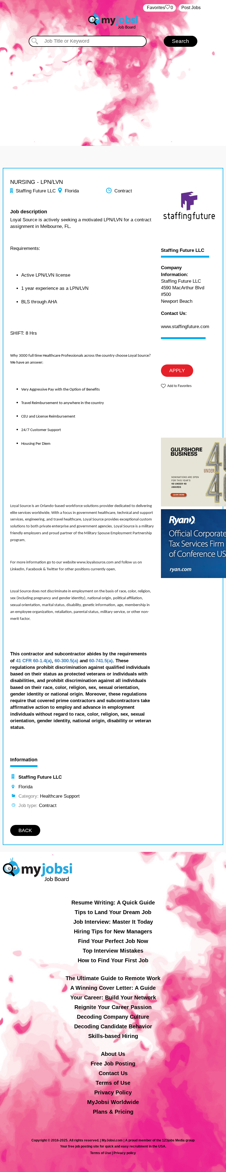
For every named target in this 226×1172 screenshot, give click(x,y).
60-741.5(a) (101, 660)
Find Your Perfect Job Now (113, 941)
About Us (113, 1054)
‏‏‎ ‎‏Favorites (159, 7)
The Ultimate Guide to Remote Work (113, 978)
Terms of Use (113, 1083)
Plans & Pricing (113, 1112)
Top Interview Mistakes (113, 951)
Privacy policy (125, 1153)
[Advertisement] (113, 93)
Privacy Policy (113, 1092)
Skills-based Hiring (113, 1036)
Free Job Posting (113, 1064)
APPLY (177, 370)
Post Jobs (191, 7)
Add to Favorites (179, 386)
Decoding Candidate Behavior (113, 1026)
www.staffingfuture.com (185, 326)
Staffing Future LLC (182, 250)
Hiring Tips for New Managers (113, 931)
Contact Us (113, 1073)
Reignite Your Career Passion (113, 1007)
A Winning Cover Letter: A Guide (113, 988)
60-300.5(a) (66, 660)
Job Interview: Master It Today (113, 922)
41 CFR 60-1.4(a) (34, 660)
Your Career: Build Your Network (113, 997)
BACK (25, 830)
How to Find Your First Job (113, 960)
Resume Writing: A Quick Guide (113, 903)
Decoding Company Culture (113, 1017)
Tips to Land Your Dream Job (113, 912)
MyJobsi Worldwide (113, 1102)
